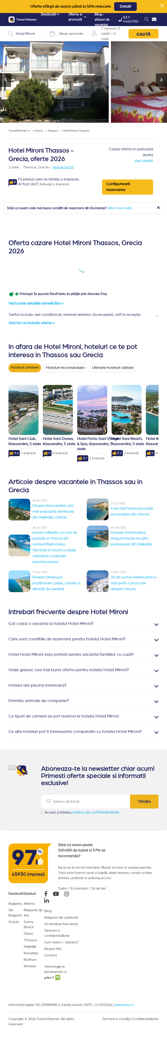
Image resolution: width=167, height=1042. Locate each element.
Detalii (125, 6)
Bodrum (30, 959)
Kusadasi (31, 953)
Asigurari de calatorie (61, 917)
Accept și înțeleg (82, 812)
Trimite (144, 801)
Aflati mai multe (119, 208)
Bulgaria (15, 903)
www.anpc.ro (124, 1005)
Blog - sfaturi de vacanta (102, 20)
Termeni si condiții (116, 1019)
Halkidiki (30, 946)
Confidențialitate (145, 1019)
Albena (29, 903)
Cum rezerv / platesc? (61, 942)
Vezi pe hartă (62, 167)
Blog (47, 911)
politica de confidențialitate (95, 812)
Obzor (28, 933)
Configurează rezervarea (118, 187)
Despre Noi (53, 949)
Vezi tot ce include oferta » (31, 323)
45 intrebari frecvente (61, 924)
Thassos (30, 940)
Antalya (30, 966)
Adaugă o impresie (54, 184)
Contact (50, 955)
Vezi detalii (143, 161)
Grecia (13, 922)
